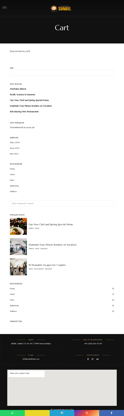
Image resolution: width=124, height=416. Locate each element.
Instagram (92, 359)
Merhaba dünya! (18, 88)
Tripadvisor (97, 359)
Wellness (13, 191)
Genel (12, 174)
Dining (12, 168)
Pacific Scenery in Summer (22, 94)
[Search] (110, 204)
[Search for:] (62, 203)
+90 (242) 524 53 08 (93, 343)
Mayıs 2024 (15, 142)
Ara (12, 68)
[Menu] (4, 7)
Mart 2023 (14, 153)
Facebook (88, 359)
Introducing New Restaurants (24, 111)
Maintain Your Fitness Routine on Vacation (31, 105)
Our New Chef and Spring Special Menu (29, 100)
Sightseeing (14, 185)
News (12, 180)
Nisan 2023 (14, 148)
